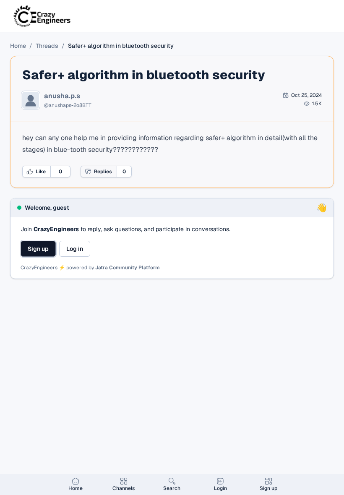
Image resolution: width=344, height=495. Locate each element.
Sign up (38, 249)
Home (18, 46)
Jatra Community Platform (127, 267)
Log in (74, 249)
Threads (47, 46)
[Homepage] (42, 16)
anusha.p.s (62, 96)
